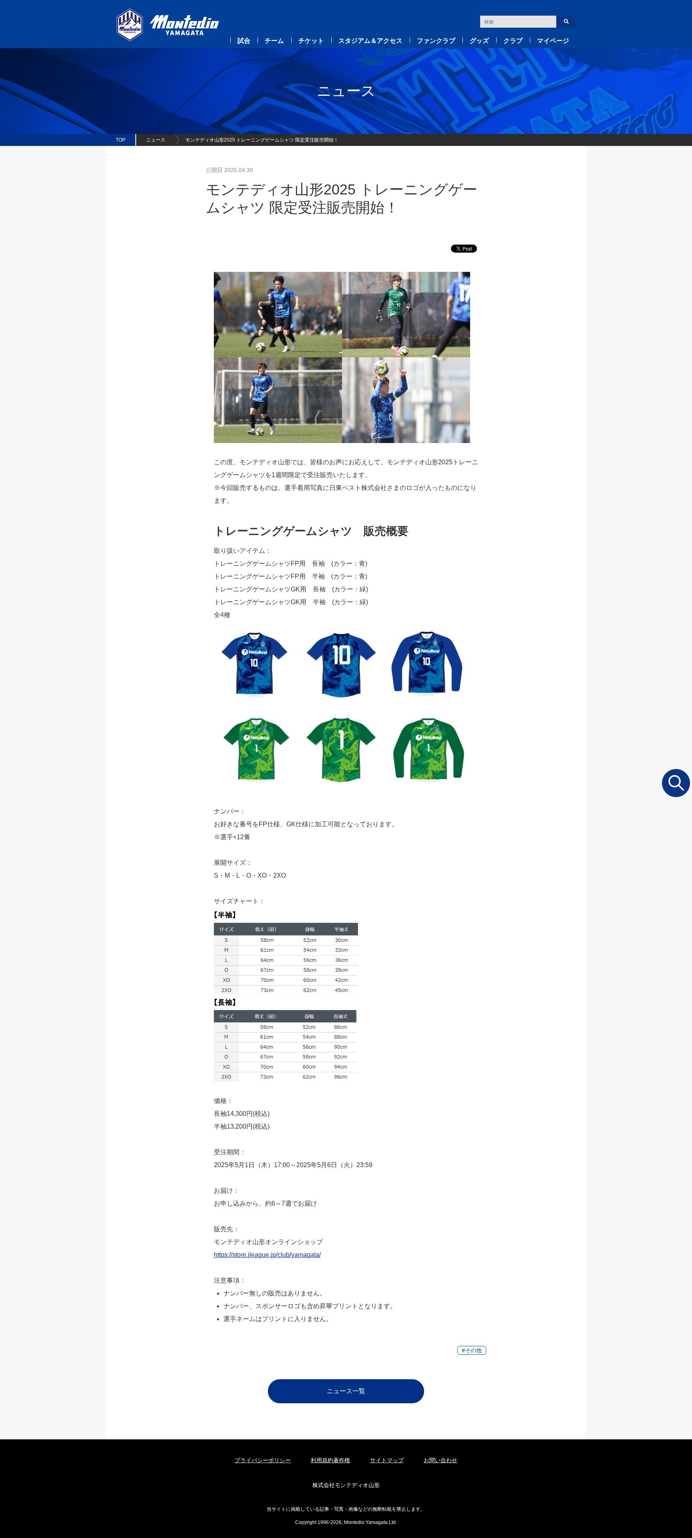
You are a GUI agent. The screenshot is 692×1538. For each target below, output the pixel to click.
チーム (274, 40)
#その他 (472, 1350)
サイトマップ (387, 1460)
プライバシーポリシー (263, 1460)
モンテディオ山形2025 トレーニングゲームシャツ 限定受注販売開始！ (261, 140)
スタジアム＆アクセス (370, 40)
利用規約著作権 (330, 1460)
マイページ (553, 40)
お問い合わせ (440, 1460)
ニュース (155, 140)
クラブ (513, 40)
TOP (120, 140)
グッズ (479, 40)
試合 (243, 40)
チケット (311, 40)
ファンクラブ (436, 40)
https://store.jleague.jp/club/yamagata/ (267, 1254)
